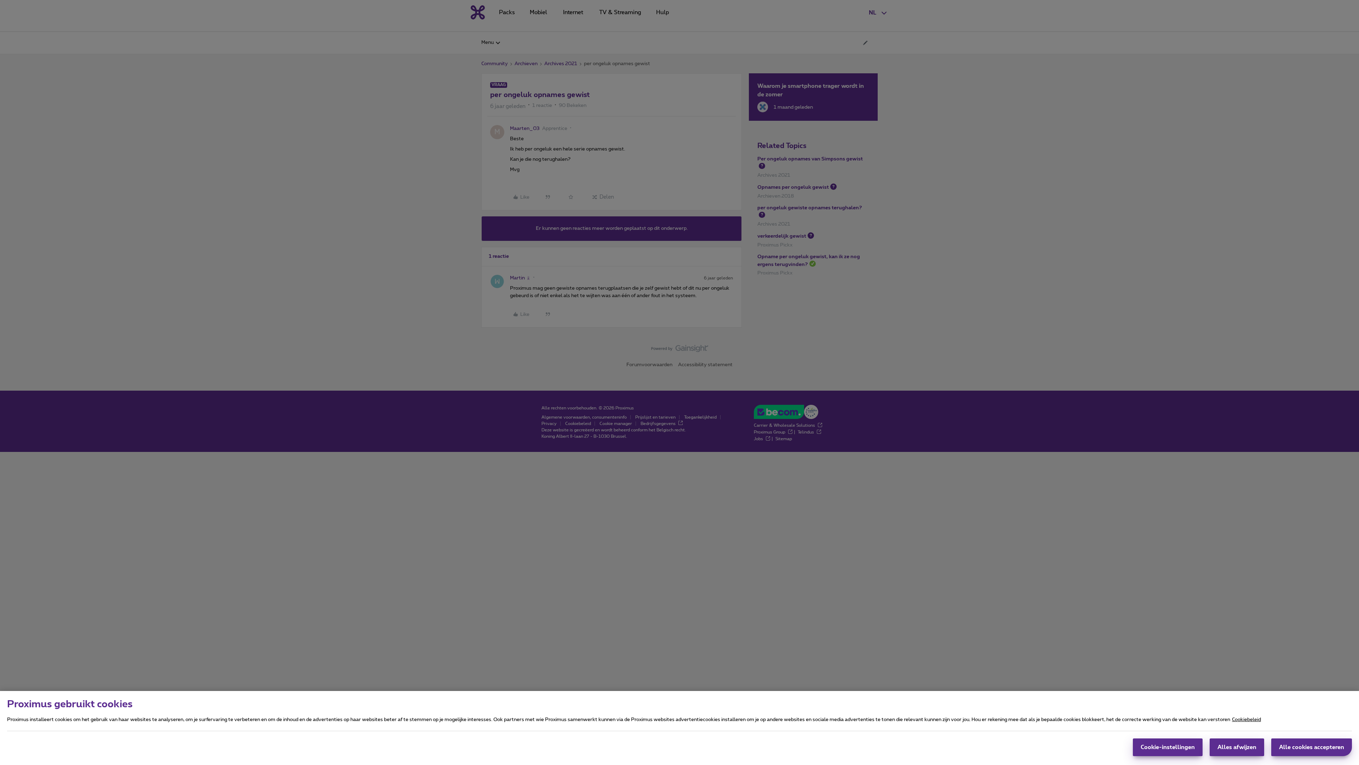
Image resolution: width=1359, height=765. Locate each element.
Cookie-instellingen (1168, 747)
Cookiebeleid (1246, 719)
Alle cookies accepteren (1311, 747)
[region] (679, 728)
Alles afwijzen (1236, 747)
